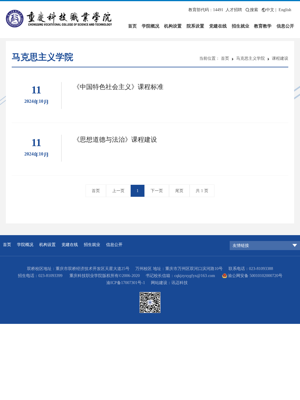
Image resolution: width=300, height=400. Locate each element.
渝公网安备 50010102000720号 (255, 275)
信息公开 (285, 26)
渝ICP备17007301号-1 (125, 283)
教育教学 (263, 26)
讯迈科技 (179, 283)
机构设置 (173, 26)
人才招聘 (234, 10)
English (285, 10)
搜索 (254, 10)
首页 (132, 26)
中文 (270, 10)
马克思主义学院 (250, 58)
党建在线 (218, 26)
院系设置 (195, 26)
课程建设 (280, 58)
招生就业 (240, 26)
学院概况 (150, 26)
